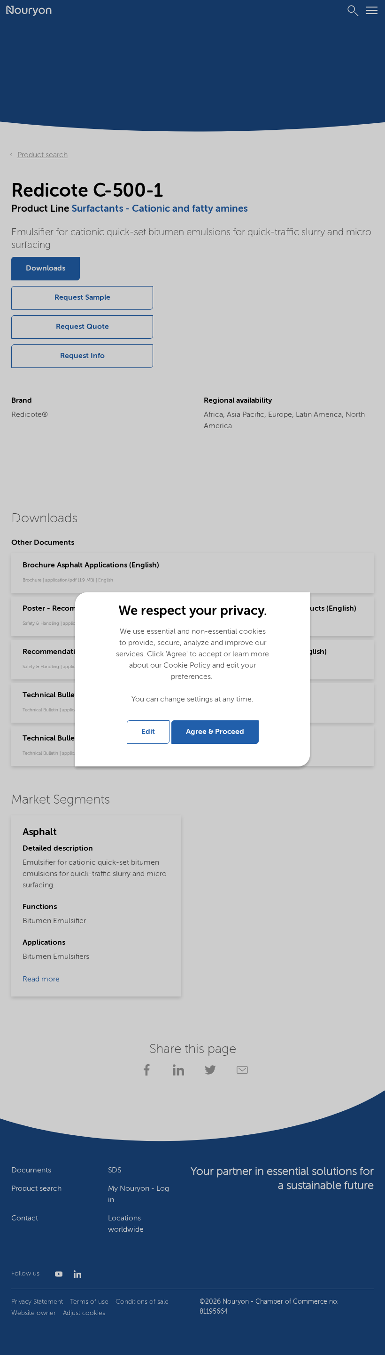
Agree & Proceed (215, 732)
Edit (148, 732)
